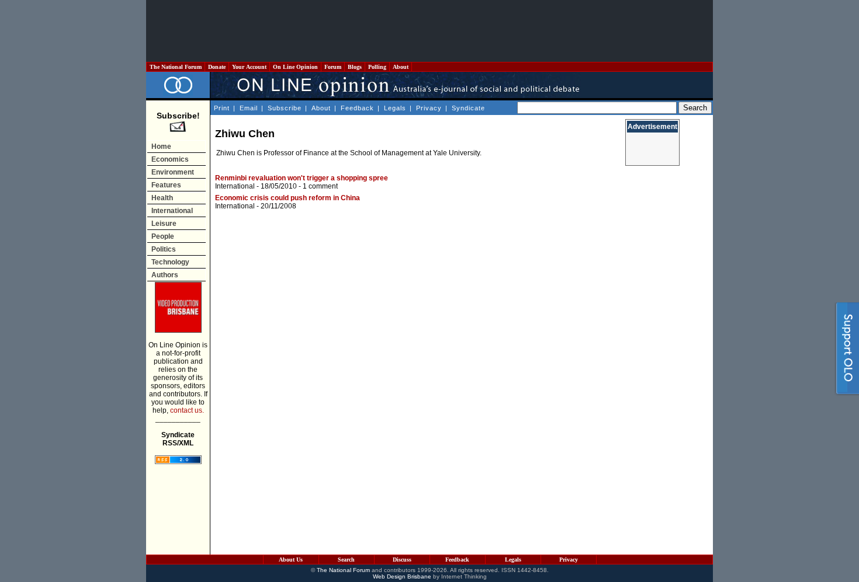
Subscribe (285, 107)
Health (162, 198)
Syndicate (468, 107)
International (172, 211)
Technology (170, 262)
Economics (170, 159)
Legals (395, 107)
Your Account (249, 67)
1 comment (320, 186)
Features (166, 185)
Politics (163, 249)
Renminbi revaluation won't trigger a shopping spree (301, 178)
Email (249, 107)
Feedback (357, 107)
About (400, 67)
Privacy (429, 107)
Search (346, 559)
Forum (333, 67)
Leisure (163, 223)
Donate (216, 67)
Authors (164, 275)
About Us (291, 559)
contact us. (187, 410)
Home (161, 146)
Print (222, 107)
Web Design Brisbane (402, 576)
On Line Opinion (295, 67)
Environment (172, 172)
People (162, 236)
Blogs (354, 67)
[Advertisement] (429, 31)
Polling (377, 67)
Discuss (402, 559)
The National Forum (175, 67)
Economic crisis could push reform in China (287, 198)
